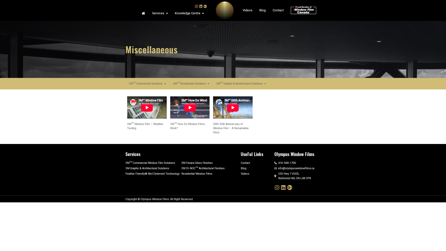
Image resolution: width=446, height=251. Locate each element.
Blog (262, 10)
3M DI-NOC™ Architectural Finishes (203, 168)
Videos (247, 10)
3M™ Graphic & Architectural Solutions (239, 84)
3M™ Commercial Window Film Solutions (150, 163)
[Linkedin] (201, 6)
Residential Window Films (196, 174)
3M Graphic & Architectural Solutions (147, 168)
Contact (278, 10)
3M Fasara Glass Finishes (197, 163)
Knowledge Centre (187, 13)
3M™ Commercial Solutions (146, 84)
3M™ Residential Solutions (189, 84)
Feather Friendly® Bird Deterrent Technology (152, 174)
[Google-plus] (205, 6)
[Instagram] (196, 6)
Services (158, 13)
